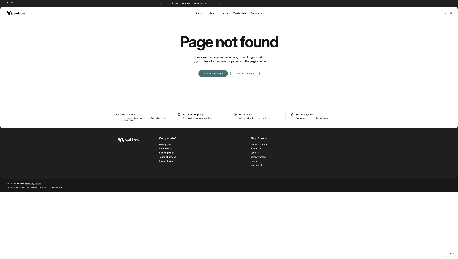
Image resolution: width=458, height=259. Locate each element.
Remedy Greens (258, 157)
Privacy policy (20, 187)
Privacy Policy (166, 161)
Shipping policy (43, 187)
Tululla (253, 161)
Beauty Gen (256, 148)
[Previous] (160, 3)
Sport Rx (254, 152)
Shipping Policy (166, 152)
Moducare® (256, 165)
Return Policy (165, 148)
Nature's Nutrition (259, 144)
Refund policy (10, 187)
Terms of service (31, 187)
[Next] (219, 3)
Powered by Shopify (33, 184)
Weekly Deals (166, 144)
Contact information (56, 187)
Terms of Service (167, 157)
